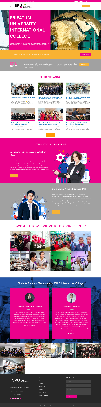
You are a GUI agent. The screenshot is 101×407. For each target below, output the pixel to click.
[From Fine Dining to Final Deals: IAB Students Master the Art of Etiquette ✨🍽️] (50, 89)
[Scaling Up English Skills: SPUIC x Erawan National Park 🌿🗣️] (78, 114)
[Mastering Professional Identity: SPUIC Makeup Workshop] (23, 114)
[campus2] (40, 241)
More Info (14, 176)
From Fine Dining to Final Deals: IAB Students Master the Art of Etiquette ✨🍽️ (50, 98)
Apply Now (86, 6)
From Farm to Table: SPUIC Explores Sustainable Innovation (78, 98)
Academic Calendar (43, 395)
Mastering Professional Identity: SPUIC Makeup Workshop (21, 123)
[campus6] (40, 262)
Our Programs (42, 386)
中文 (89, 1)
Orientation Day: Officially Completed (23, 97)
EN (86, 1)
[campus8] (81, 262)
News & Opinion (42, 392)
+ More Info (84, 64)
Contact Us (41, 398)
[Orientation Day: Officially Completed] (23, 89)
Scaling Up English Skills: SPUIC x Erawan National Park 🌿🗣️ (77, 123)
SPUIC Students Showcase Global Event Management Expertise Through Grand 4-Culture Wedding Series (49, 125)
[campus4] (81, 241)
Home (40, 380)
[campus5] (20, 262)
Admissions (41, 389)
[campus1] (20, 241)
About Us (41, 383)
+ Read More (50, 135)
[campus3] (61, 241)
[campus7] (61, 262)
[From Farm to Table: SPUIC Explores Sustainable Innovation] (78, 89)
